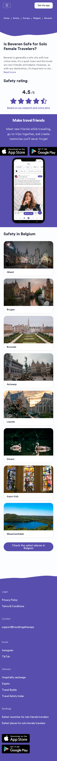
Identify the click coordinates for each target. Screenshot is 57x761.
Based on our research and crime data (28, 108)
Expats (6, 683)
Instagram (7, 650)
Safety (16, 18)
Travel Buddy (9, 690)
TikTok (6, 656)
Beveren (48, 18)
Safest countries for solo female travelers (25, 717)
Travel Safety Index (13, 696)
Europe (26, 18)
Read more (10, 72)
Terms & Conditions (13, 606)
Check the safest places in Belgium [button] (28, 547)
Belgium (37, 18)
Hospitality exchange (14, 677)
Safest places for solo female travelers (23, 723)
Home (6, 18)
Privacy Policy (10, 600)
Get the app (44, 5)
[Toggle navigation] (7, 5)
